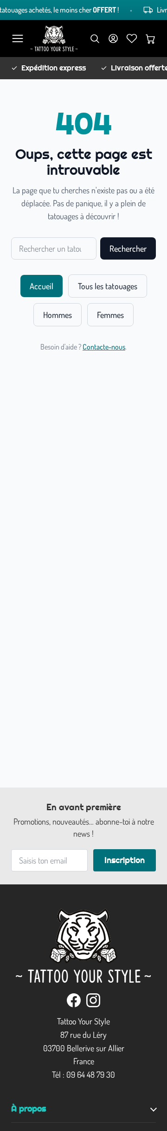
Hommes (57, 315)
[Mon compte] (113, 38)
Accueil (41, 286)
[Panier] (150, 38)
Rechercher (128, 248)
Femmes (110, 315)
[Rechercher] (94, 38)
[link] (74, 1000)
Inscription (124, 860)
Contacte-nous (104, 346)
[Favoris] (131, 38)
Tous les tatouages (107, 286)
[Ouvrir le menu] (17, 38)
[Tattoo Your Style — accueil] (54, 38)
